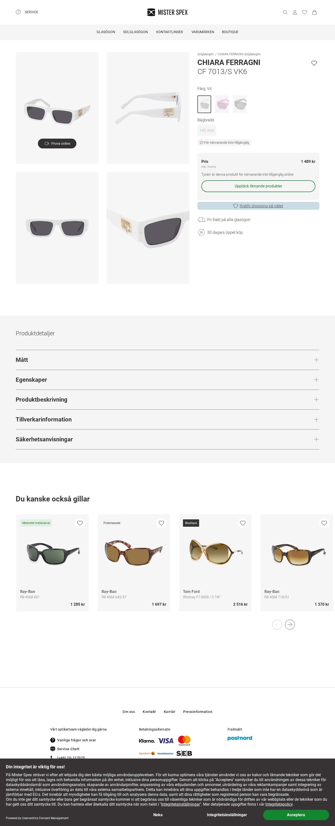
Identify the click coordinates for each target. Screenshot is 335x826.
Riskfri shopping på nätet (261, 206)
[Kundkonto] (295, 12)
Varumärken (203, 32)
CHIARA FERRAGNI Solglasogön (239, 54)
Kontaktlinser (169, 32)
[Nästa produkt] (290, 624)
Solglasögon (135, 32)
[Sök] (285, 12)
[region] (167, 568)
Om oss (129, 712)
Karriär (170, 712)
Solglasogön (205, 54)
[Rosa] (222, 104)
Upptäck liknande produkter (258, 186)
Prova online (60, 143)
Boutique (230, 32)
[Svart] (239, 104)
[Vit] (204, 104)
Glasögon (106, 32)
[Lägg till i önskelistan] (314, 63)
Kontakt (149, 712)
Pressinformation (197, 712)
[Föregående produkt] (277, 624)
